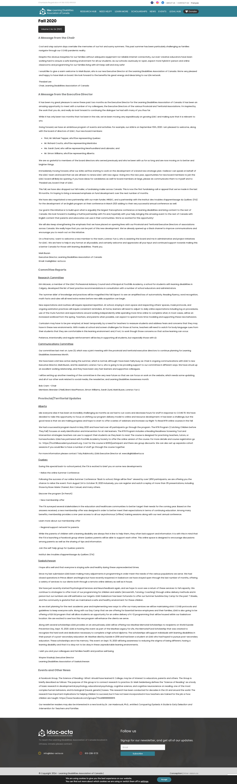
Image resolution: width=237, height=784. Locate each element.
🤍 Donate (191, 11)
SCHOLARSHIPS (139, 11)
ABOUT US (170, 3)
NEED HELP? (105, 11)
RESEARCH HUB (88, 11)
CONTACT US (183, 3)
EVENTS (162, 11)
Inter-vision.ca (191, 773)
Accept (164, 779)
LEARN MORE (121, 11)
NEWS (153, 11)
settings (144, 781)
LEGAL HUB (175, 11)
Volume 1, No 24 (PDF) (51, 29)
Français (195, 3)
